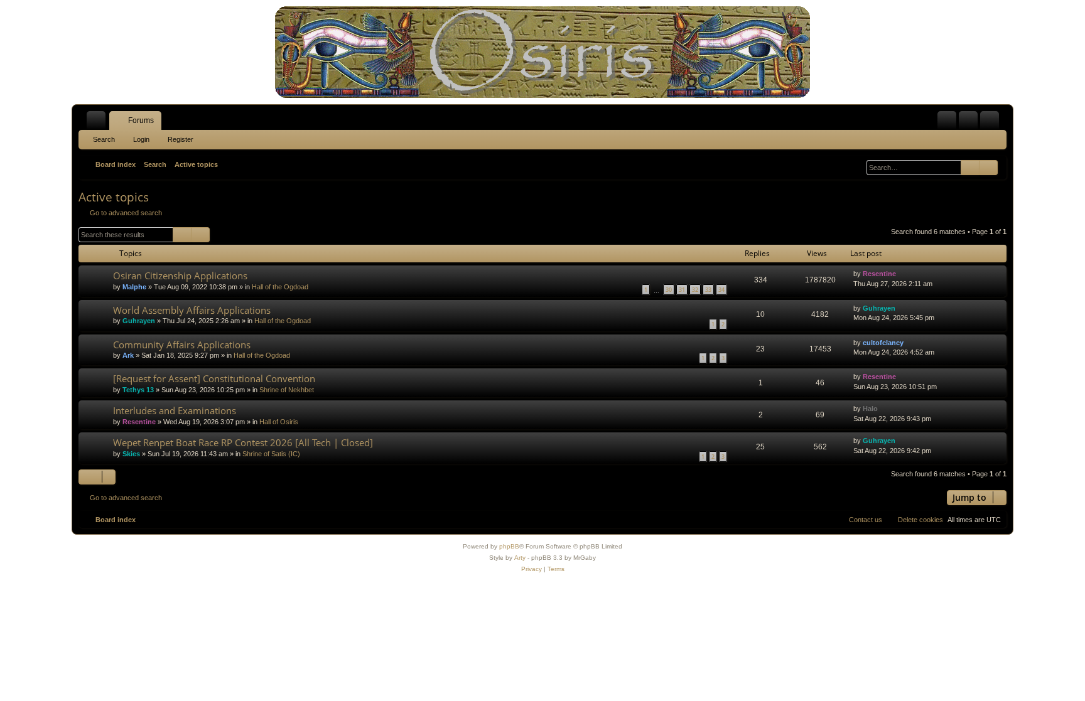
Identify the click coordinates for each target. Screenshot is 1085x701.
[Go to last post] (902, 274)
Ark (128, 355)
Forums (141, 120)
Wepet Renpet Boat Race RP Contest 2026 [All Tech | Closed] (243, 442)
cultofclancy (883, 342)
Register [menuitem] (992, 123)
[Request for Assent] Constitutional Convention (214, 378)
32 (695, 290)
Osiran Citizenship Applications (180, 275)
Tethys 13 (138, 389)
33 (708, 290)
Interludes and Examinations (174, 410)
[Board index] (542, 52)
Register (180, 139)
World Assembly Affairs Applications (192, 310)
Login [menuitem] (971, 123)
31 (682, 290)
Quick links (98, 123)
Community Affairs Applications (182, 344)
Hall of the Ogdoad (280, 287)
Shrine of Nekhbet (286, 389)
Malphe (134, 287)
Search (104, 139)
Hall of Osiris (278, 421)
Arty (520, 557)
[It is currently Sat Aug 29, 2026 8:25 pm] (857, 164)
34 (721, 290)
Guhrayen (138, 320)
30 (669, 290)
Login (141, 139)
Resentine (879, 273)
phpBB (509, 546)
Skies (131, 454)
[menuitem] (946, 120)
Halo (870, 408)
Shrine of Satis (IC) (271, 454)
